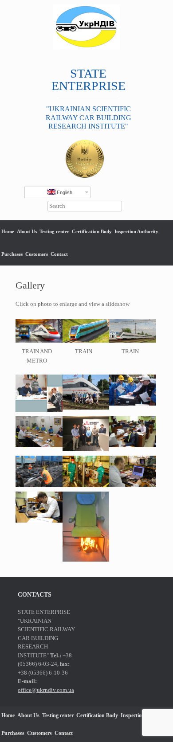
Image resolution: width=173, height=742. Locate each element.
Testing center (54, 231)
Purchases (12, 254)
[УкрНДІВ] (86, 27)
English (63, 192)
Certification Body (92, 231)
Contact (59, 254)
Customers (36, 254)
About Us (27, 231)
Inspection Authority (136, 231)
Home (7, 231)
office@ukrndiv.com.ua (46, 690)
